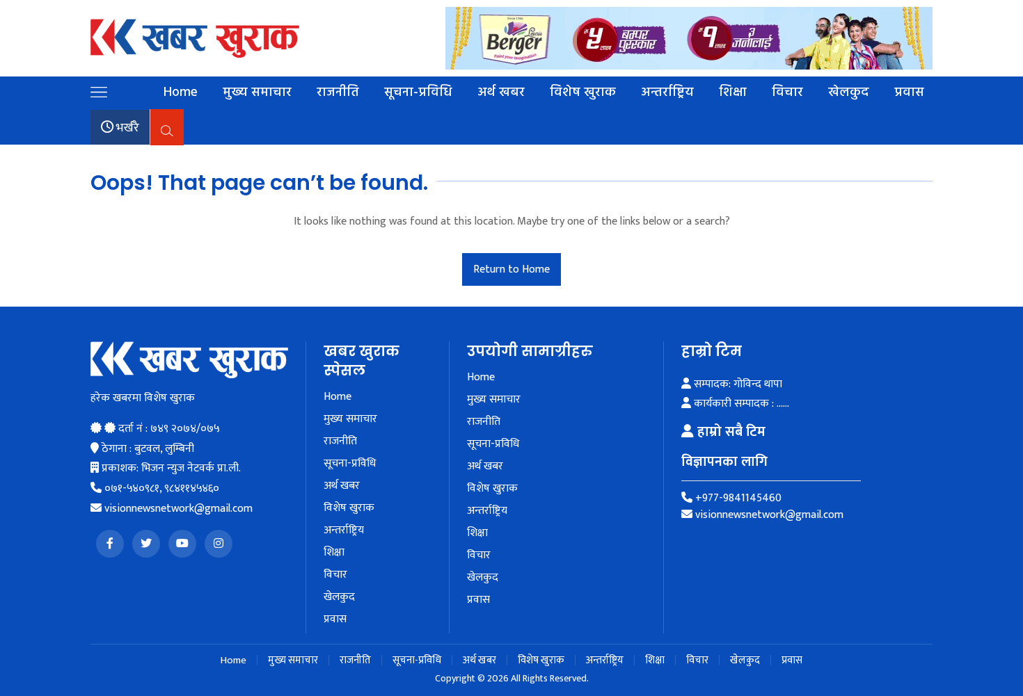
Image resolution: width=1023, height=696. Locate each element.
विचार (787, 92)
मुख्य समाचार (257, 92)
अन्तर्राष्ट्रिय (667, 92)
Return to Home (511, 269)
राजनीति (338, 92)
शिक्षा (733, 92)
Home (181, 92)
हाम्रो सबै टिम (730, 432)
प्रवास (909, 92)
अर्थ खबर (501, 92)
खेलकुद (848, 92)
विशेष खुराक (583, 92)
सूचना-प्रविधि (418, 92)
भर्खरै (126, 128)
